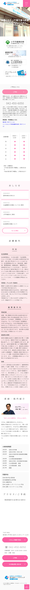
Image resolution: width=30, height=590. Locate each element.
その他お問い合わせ (15, 564)
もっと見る (15, 231)
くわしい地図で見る (15, 540)
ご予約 (15, 92)
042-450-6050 (15, 103)
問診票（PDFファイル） (9, 122)
